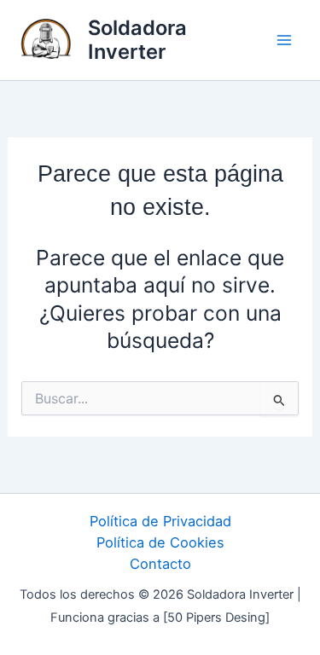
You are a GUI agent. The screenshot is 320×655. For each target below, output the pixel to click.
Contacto (160, 563)
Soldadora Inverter (137, 39)
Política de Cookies (160, 542)
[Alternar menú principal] (284, 40)
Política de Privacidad (160, 521)
